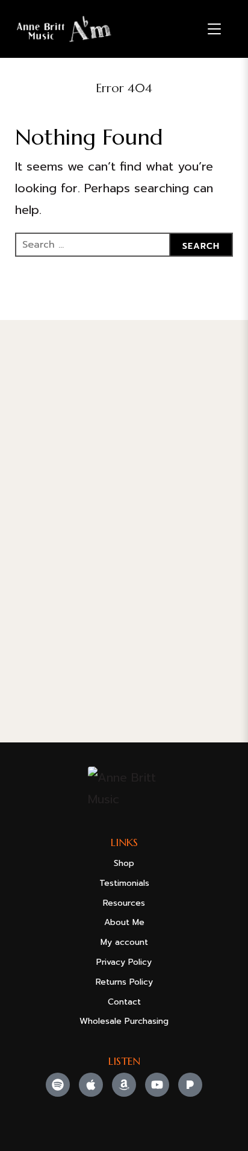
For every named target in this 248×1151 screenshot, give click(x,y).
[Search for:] (124, 245)
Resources (124, 903)
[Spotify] (58, 1085)
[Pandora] (190, 1085)
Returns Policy (124, 982)
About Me (124, 922)
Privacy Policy (124, 962)
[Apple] (91, 1085)
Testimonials (124, 883)
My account (124, 942)
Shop (124, 863)
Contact (124, 1002)
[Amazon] (124, 1085)
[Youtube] (157, 1085)
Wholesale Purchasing (124, 1021)
